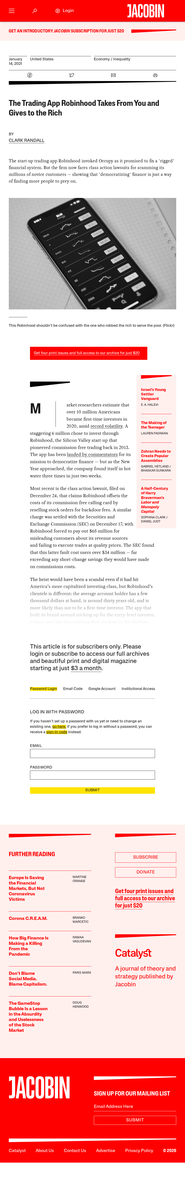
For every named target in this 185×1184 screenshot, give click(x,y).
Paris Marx (82, 973)
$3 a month (86, 669)
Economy (102, 59)
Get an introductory (31, 31)
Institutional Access (138, 689)
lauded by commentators (92, 454)
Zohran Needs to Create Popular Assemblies (156, 456)
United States (41, 59)
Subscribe (145, 857)
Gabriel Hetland (155, 466)
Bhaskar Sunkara (156, 470)
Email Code (73, 689)
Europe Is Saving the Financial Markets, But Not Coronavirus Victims (27, 889)
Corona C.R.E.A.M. (28, 918)
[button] (11, 11)
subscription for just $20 (97, 31)
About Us (45, 1151)
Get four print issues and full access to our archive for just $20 (87, 353)
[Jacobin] (145, 11)
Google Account (102, 689)
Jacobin (62, 31)
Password (41, 767)
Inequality (121, 59)
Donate (145, 872)
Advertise (105, 1151)
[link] (64, 11)
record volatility (106, 426)
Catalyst (17, 1151)
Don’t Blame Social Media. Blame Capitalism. (28, 979)
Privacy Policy (139, 1151)
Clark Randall (26, 140)
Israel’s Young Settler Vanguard (153, 394)
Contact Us (75, 1151)
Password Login (43, 689)
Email (36, 746)
